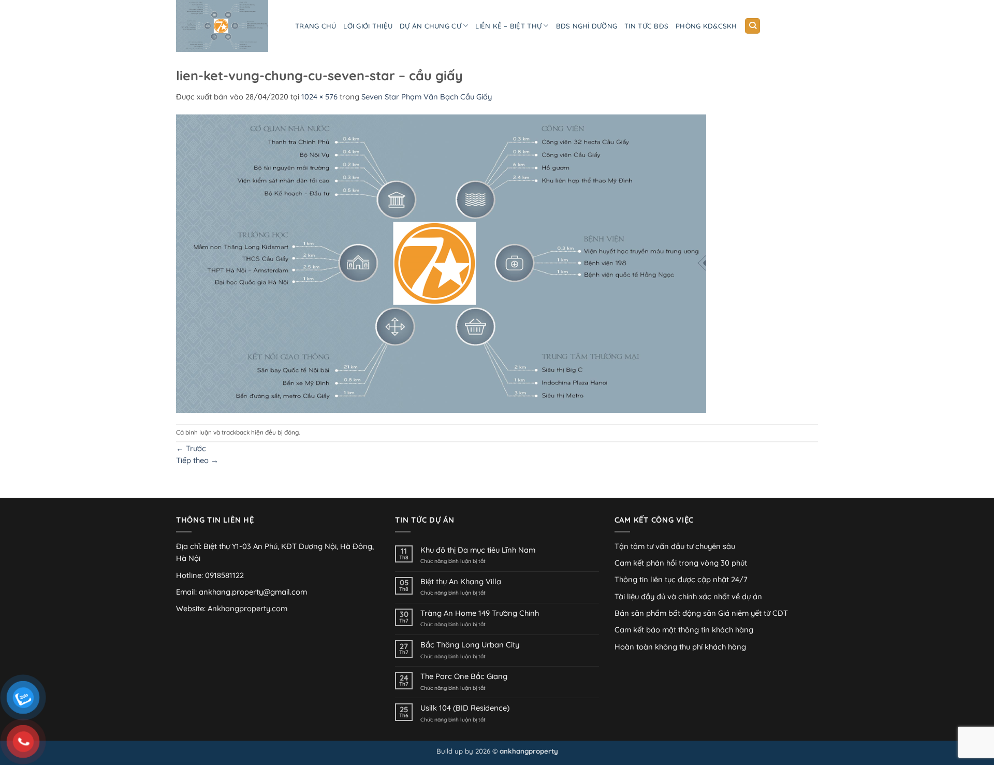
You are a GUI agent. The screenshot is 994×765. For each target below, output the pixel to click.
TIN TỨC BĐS (646, 26)
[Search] (752, 26)
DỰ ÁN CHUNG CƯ (430, 26)
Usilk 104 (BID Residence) (464, 708)
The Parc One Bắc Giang (463, 676)
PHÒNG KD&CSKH (706, 26)
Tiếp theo (197, 460)
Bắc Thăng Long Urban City (469, 644)
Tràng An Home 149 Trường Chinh (479, 613)
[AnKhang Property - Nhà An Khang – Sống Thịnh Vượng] (228, 26)
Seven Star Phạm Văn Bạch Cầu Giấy (426, 97)
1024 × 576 (319, 97)
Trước (191, 448)
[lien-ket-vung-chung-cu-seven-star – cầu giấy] (441, 262)
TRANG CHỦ (315, 26)
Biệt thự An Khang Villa (460, 581)
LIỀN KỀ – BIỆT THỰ (508, 26)
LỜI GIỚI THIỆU (367, 26)
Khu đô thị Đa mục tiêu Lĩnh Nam (477, 550)
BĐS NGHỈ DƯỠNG (587, 26)
